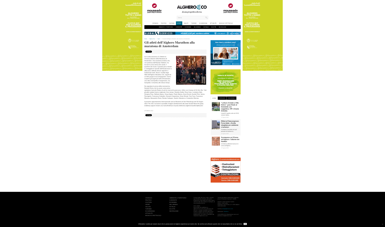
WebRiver (226, 211)
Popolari (222, 98)
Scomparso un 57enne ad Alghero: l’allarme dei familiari (230, 139)
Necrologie (222, 27)
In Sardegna (203, 23)
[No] (382, 224)
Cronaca (155, 23)
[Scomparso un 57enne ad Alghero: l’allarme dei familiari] (216, 145)
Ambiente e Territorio (166, 27)
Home (145, 38)
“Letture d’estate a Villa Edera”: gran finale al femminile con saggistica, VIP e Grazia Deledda (230, 107)
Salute (186, 23)
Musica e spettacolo (226, 23)
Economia (188, 27)
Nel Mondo (197, 27)
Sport (179, 23)
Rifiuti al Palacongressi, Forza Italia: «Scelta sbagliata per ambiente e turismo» (230, 124)
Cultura (171, 23)
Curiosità (179, 27)
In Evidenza (231, 98)
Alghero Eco (152, 38)
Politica (163, 23)
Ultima (214, 98)
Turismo (194, 23)
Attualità (213, 23)
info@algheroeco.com (227, 208)
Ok (245, 224)
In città (213, 27)
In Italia (206, 27)
